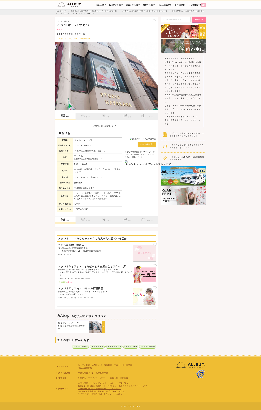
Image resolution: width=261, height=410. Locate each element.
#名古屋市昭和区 (80, 346)
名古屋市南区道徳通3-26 (71, 34)
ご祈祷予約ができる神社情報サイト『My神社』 (99, 389)
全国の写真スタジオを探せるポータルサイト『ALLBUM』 (104, 383)
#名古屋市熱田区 (147, 346)
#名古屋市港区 (97, 346)
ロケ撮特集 (127, 365)
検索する (199, 19)
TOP (67, 117)
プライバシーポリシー (98, 378)
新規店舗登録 (102, 373)
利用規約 (82, 378)
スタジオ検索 (84, 365)
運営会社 (114, 378)
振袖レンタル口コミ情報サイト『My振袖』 (97, 386)
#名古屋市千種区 (114, 346)
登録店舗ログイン (86, 373)
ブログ (117, 365)
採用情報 (124, 378)
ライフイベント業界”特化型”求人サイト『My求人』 (101, 394)
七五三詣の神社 (85, 368)
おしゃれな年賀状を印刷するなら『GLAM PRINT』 (101, 391)
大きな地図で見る (146, 144)
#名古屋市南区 (130, 346)
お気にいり (198, 5)
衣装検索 (108, 365)
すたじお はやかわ (63, 21)
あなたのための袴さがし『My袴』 (134, 386)
